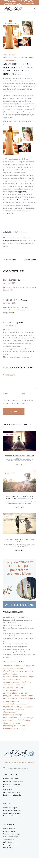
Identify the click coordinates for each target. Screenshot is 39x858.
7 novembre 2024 (11, 434)
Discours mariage (9, 831)
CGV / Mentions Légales (11, 792)
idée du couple (27, 696)
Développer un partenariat (12, 784)
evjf (26, 693)
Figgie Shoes (22, 192)
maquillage (29, 698)
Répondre (22, 280)
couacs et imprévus (10, 677)
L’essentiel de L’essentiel (11, 810)
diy (4, 685)
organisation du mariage (12, 707)
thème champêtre (9, 726)
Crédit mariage (8, 842)
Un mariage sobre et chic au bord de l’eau (16, 617)
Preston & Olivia (22, 200)
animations (7, 666)
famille (16, 696)
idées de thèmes (9, 698)
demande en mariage (11, 682)
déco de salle (20, 685)
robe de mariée (9, 720)
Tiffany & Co (8, 213)
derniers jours (27, 682)
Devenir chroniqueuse (10, 787)
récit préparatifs (23, 720)
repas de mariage (26, 717)
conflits (14, 674)
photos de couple (9, 712)
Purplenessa (16, 78)
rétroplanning (8, 723)
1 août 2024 (9, 516)
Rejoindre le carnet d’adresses (13, 781)
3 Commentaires (9, 60)
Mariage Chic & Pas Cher (11, 813)
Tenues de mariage (25, 57)
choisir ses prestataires (25, 671)
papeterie (28, 707)
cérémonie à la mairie (11, 679)
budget (16, 666)
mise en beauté (9, 704)
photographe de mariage (12, 709)
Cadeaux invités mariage (11, 834)
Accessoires (7, 57)
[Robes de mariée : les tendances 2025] (19, 441)
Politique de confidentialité (12, 795)
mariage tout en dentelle (11, 240)
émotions (22, 728)
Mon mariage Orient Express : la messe (15, 644)
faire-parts (7, 696)
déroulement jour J (10, 690)
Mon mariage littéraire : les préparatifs (15, 646)
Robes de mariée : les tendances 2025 (19, 456)
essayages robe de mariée (13, 693)
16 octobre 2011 (10, 24)
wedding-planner (9, 728)
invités (20, 698)
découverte (20, 687)
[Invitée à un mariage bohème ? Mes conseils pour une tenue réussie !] (19, 481)
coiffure (6, 674)
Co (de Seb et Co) (12, 300)
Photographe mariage (10, 845)
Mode (15, 57)
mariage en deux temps (12, 701)
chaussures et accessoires (13, 668)
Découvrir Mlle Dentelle (11, 779)
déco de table (8, 687)
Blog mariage (7, 847)
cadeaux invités (28, 666)
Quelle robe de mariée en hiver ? (13, 625)
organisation (22, 704)
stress (18, 723)
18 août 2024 (9, 473)
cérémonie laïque (27, 677)
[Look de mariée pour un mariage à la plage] (19, 523)
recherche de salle (10, 717)
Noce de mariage (9, 828)
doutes (10, 685)
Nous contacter (8, 789)
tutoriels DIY (23, 726)
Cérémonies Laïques (10, 808)
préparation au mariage (12, 715)
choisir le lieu (8, 671)
